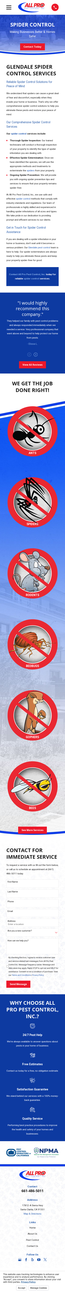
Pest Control (32, 1240)
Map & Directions (32, 1213)
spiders (30, 170)
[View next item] (36, 355)
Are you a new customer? (20, 931)
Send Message (18, 984)
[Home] (31, 7)
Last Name (13, 891)
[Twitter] (45, 1259)
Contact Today (32, 46)
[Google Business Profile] (19, 1259)
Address (12, 921)
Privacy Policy (38, 975)
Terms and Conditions (21, 975)
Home (32, 1227)
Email (10, 911)
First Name (13, 882)
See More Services (32, 830)
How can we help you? (18, 940)
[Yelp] (32, 1259)
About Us (32, 1233)
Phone (11, 901)
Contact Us (32, 1246)
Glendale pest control (39, 247)
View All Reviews (32, 364)
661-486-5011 (32, 1190)
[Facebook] (26, 1259)
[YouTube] (39, 1259)
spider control (23, 198)
